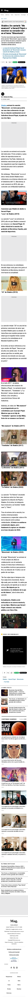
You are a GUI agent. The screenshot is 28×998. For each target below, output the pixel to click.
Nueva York (17, 14)
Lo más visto (6, 687)
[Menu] (2, 10)
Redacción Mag (8, 97)
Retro (19, 985)
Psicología (23, 14)
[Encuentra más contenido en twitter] (6, 62)
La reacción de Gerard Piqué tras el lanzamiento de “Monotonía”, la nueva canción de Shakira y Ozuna (14, 50)
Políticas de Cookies (14, 954)
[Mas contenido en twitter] (14, 967)
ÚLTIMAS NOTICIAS (8, 863)
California (7, 14)
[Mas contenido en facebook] (11, 967)
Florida (2, 14)
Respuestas (9, 976)
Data (19, 980)
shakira (5, 679)
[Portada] (14, 923)
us (9, 980)
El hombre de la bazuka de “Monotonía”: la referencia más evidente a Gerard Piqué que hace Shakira (15, 56)
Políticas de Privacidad (14, 952)
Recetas (19, 989)
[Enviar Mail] (2, 96)
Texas (12, 14)
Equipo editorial (14, 924)
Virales (9, 989)
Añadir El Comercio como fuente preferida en (14, 21)
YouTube (6, 682)
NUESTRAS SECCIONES (14, 972)
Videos (19, 976)
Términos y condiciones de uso (14, 949)
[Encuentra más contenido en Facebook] (3, 62)
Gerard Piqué (12, 679)
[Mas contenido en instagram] (16, 967)
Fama (9, 985)
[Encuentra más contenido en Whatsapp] (10, 62)
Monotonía (20, 679)
